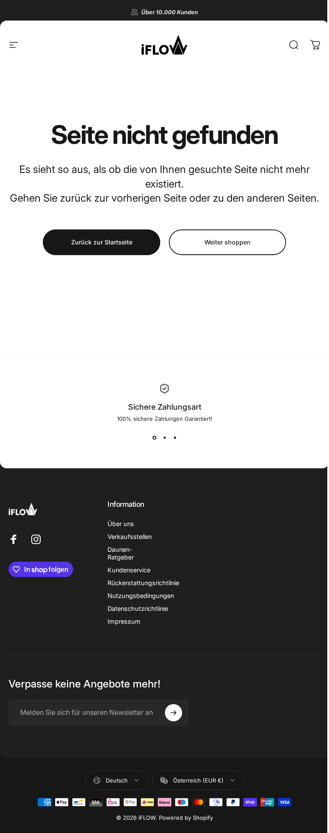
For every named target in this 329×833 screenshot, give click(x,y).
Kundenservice (129, 577)
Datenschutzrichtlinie (138, 615)
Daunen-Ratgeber (121, 560)
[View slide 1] (151, 437)
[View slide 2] (161, 437)
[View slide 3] (172, 437)
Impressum (124, 628)
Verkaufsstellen (130, 543)
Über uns (121, 531)
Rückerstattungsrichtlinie (143, 590)
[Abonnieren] (169, 720)
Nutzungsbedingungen (141, 603)
